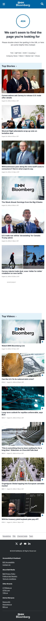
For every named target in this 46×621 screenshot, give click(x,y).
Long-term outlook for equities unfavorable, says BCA (22, 413)
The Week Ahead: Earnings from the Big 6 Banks (22, 202)
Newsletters (7, 536)
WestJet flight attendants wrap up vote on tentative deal (19, 132)
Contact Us (6, 565)
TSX (11, 53)
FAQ (14, 536)
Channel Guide (22, 536)
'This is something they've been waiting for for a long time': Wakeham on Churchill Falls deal (22, 449)
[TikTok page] (21, 543)
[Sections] (4, 4)
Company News (11, 56)
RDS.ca (5, 607)
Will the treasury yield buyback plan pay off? (20, 519)
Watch (21, 56)
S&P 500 (18, 53)
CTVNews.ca (7, 588)
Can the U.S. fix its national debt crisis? (18, 379)
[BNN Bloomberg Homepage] (23, 4)
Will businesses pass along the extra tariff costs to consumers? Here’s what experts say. (23, 168)
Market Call (29, 56)
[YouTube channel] (25, 543)
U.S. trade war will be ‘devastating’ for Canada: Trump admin (21, 236)
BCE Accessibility (9, 562)
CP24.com (6, 590)
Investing (31, 53)
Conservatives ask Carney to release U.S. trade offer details (21, 96)
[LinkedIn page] (29, 543)
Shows (37, 56)
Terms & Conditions (9, 579)
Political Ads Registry (10, 576)
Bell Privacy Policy (9, 574)
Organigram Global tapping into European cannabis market (23, 485)
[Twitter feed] (16, 543)
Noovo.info (6, 602)
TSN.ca (5, 593)
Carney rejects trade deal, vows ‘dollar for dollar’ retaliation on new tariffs (22, 272)
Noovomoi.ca (7, 604)
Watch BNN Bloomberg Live (13, 346)
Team (31, 536)
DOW (25, 53)
